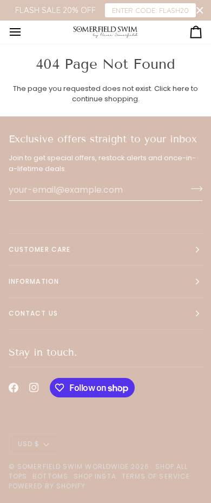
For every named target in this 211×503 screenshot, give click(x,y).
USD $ (28, 443)
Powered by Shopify (47, 486)
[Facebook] (13, 388)
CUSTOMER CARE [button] (39, 249)
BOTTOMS (50, 476)
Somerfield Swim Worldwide (73, 466)
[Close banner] (200, 10)
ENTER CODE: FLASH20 (150, 10)
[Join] (193, 188)
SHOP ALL (171, 466)
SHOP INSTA (95, 476)
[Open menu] (25, 32)
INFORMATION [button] (34, 281)
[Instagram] (34, 388)
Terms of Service (156, 476)
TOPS (18, 476)
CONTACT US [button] (33, 313)
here (181, 88)
